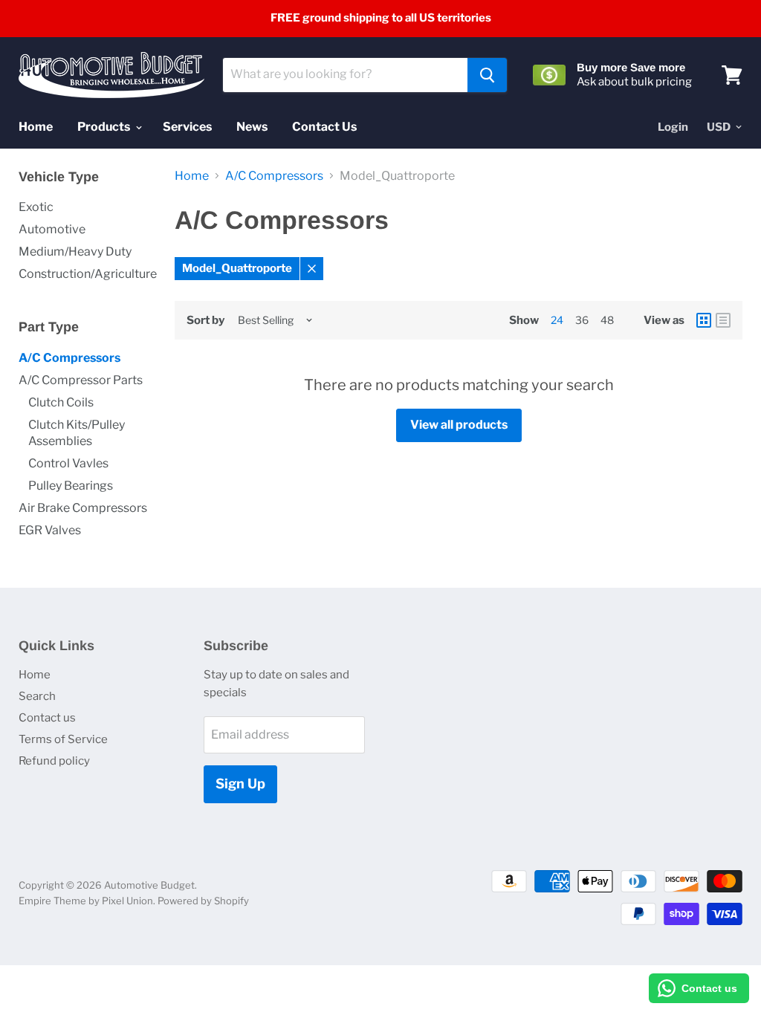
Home (36, 127)
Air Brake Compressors (83, 508)
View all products (459, 425)
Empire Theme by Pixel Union (86, 901)
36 (582, 320)
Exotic (36, 207)
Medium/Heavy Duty (75, 251)
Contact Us (324, 127)
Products (104, 127)
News (252, 127)
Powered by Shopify (203, 901)
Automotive (52, 229)
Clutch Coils (61, 402)
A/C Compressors (69, 358)
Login (673, 127)
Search (37, 696)
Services (187, 127)
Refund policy (54, 761)
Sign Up (240, 783)
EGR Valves (50, 530)
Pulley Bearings (70, 486)
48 (607, 320)
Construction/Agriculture (88, 274)
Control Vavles (68, 463)
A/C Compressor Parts (81, 380)
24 (557, 320)
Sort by (205, 320)
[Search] (487, 75)
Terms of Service (63, 739)
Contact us (47, 717)
